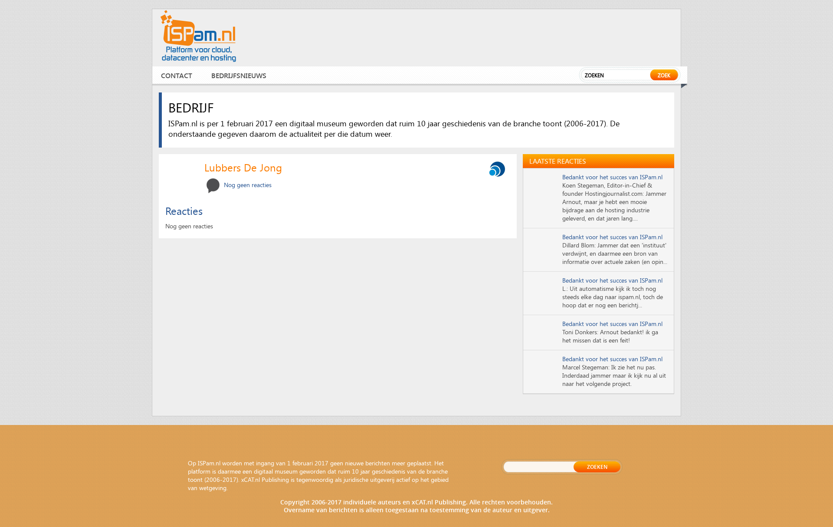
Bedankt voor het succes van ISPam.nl (612, 177)
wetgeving (212, 488)
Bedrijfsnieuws (238, 75)
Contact (176, 75)
